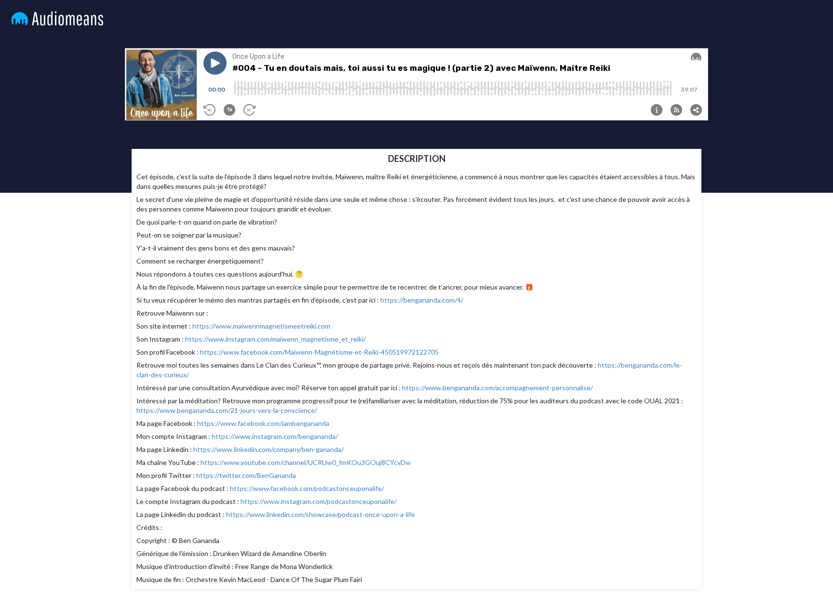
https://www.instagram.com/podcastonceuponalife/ (319, 501)
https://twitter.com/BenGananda (246, 475)
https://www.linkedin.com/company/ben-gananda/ (268, 449)
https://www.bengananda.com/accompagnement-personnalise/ (497, 388)
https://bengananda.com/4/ (421, 300)
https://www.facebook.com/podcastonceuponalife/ (307, 488)
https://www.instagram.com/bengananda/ (275, 436)
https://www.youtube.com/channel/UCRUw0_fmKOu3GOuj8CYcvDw (306, 462)
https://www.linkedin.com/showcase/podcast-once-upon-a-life (320, 514)
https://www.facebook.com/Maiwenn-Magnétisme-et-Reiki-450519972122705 (319, 352)
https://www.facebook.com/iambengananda (263, 423)
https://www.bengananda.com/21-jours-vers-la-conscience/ (226, 410)
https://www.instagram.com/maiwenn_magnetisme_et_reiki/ (275, 339)
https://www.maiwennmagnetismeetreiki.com (261, 326)
